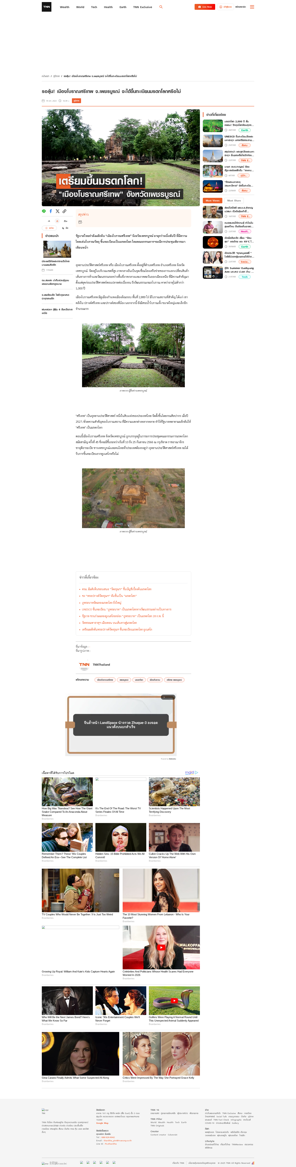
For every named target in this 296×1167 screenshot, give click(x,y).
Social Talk (222, 1116)
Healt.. (245, 231)
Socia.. (245, 262)
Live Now (207, 7)
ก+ (65, 220)
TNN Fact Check (221, 1119)
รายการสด (155, 1113)
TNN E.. (245, 160)
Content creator (158, 1134)
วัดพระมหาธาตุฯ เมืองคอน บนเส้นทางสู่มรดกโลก (109, 623)
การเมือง (247, 1113)
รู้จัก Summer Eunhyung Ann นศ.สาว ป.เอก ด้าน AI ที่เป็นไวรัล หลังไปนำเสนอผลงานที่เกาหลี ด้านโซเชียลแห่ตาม (239, 269)
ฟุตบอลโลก (233, 1135)
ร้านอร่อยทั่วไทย (212, 1144)
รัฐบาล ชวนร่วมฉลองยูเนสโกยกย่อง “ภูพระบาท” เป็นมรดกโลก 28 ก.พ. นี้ (123, 616)
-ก (49, 221)
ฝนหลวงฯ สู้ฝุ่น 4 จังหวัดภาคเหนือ (57, 311)
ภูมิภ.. (244, 175)
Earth (244, 130)
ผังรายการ (194, 1113)
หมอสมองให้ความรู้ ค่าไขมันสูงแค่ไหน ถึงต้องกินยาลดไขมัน (239, 224)
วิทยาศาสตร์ (210, 1116)
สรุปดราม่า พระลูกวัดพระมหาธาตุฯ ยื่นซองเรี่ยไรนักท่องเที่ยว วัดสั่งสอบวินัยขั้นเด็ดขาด (239, 153)
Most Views (212, 200)
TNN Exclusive (229, 1113)
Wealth (161, 1122)
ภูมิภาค (56, 76)
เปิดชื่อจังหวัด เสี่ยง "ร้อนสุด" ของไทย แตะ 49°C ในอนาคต (239, 239)
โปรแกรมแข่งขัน (222, 1132)
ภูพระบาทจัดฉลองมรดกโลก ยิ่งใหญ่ (101, 602)
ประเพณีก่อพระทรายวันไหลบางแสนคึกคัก (55, 263)
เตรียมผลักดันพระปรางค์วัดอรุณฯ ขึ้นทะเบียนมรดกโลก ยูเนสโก (117, 629)
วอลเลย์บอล (210, 1135)
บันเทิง (243, 1116)
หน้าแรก (45, 76)
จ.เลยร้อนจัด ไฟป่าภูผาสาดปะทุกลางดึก (55, 296)
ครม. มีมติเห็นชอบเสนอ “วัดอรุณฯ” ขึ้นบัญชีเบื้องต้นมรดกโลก (116, 589)
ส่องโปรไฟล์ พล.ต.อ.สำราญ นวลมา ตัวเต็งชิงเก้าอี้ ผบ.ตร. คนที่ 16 (239, 209)
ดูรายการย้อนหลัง (168, 1113)
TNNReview (237, 1144)
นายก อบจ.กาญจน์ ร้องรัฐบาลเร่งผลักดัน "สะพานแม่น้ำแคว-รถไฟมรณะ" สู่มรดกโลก (238, 168)
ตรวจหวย (249, 1144)
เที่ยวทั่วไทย (225, 1144)
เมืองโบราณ (155, 680)
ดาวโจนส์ (247, 1119)
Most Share (234, 200)
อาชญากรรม (234, 1116)
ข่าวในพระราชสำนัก (213, 1113)
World (153, 1122)
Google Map (102, 1123)
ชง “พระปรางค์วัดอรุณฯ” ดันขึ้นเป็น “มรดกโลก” (109, 596)
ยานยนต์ (208, 1119)
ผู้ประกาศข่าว (182, 1113)
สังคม (245, 145)
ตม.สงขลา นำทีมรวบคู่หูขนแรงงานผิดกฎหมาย (55, 282)
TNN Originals (157, 1125)
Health (170, 1122)
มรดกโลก (139, 680)
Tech (245, 277)
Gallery (235, 1123)
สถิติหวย (208, 1147)
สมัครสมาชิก (240, 7)
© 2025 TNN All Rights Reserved (234, 1163)
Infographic (236, 1119)
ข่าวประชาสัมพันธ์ (223, 1123)
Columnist (172, 1134)
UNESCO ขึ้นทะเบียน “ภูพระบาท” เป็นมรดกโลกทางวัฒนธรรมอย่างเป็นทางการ (126, 609)
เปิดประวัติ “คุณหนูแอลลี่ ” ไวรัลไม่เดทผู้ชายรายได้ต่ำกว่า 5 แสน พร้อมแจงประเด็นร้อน (239, 254)
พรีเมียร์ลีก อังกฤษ (239, 1132)
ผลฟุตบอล (209, 1132)
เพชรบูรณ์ (124, 680)
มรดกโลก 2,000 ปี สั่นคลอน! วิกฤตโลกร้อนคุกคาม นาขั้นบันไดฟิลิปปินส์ (239, 123)
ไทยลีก (242, 1135)
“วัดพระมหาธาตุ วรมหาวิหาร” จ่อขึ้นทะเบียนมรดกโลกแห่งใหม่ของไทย (238, 184)
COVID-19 (209, 1123)
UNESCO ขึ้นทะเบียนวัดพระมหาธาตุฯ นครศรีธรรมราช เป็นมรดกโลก (239, 138)
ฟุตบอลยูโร (222, 1135)
